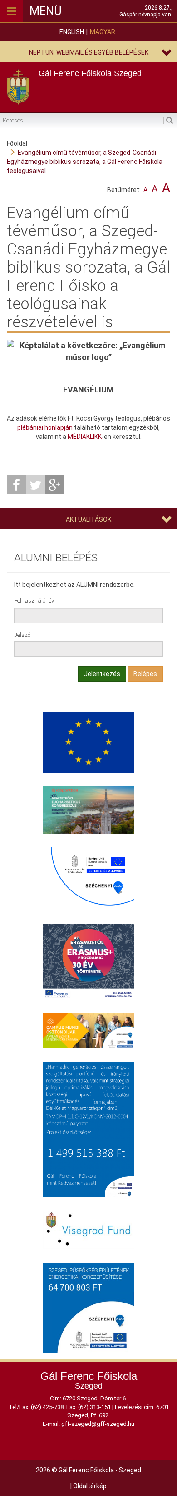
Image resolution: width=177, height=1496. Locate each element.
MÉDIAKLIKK (85, 436)
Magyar (102, 32)
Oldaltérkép (90, 1486)
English (71, 32)
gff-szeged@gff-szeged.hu (97, 1423)
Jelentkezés (102, 673)
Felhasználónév (34, 600)
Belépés (145, 673)
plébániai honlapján (45, 427)
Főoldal (17, 143)
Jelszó (22, 634)
